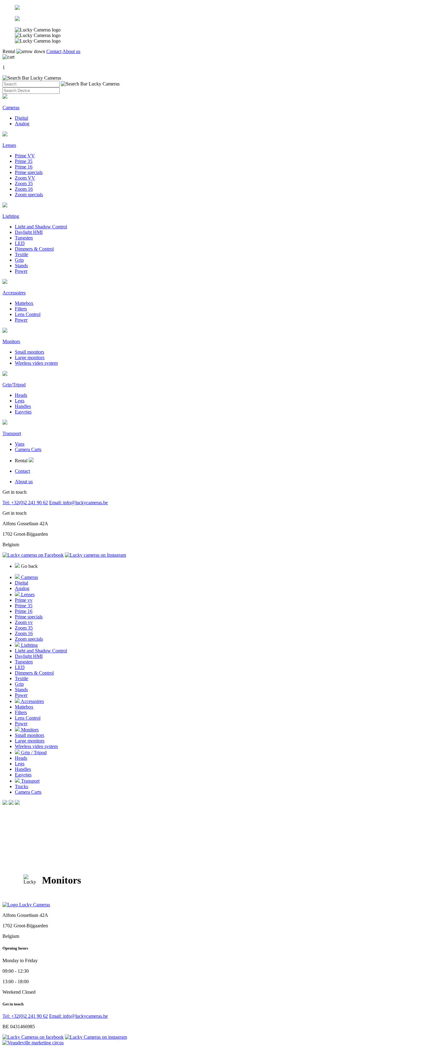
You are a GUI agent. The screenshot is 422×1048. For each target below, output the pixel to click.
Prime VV (25, 155)
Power (21, 271)
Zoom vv (24, 622)
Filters (21, 308)
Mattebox (24, 303)
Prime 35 (23, 161)
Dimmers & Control (34, 249)
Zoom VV (25, 178)
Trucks (21, 786)
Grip (19, 260)
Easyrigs (23, 411)
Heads (21, 395)
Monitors (29, 729)
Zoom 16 (24, 189)
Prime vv (23, 600)
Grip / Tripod (33, 752)
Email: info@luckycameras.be (78, 502)
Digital (21, 118)
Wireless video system (36, 363)
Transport (30, 781)
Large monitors (29, 357)
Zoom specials (29, 194)
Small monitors (29, 352)
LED (20, 243)
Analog (22, 123)
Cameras (29, 577)
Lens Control (27, 314)
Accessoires (32, 701)
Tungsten (24, 237)
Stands (21, 265)
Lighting (29, 645)
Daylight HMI (29, 232)
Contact (53, 51)
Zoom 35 (24, 183)
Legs (19, 400)
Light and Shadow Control (41, 226)
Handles (23, 406)
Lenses (27, 594)
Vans (19, 444)
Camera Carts (28, 449)
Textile (21, 254)
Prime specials (29, 172)
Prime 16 (23, 166)
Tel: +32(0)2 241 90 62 (25, 502)
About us (71, 51)
